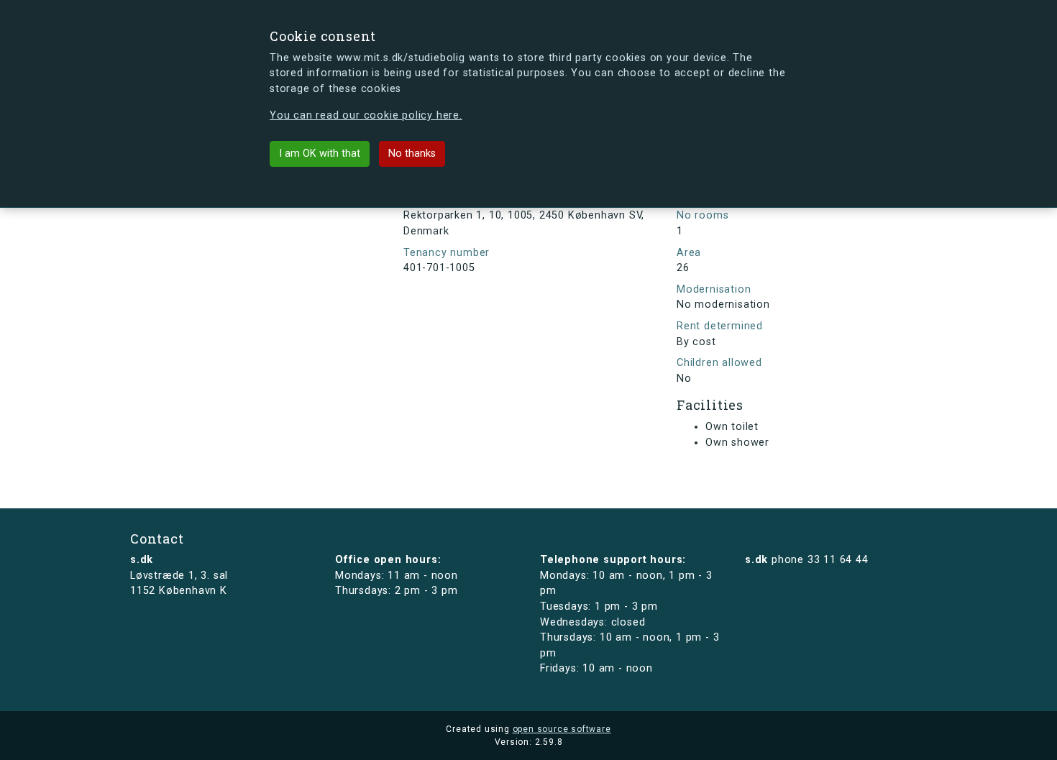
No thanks (412, 153)
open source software (562, 729)
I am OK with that (319, 153)
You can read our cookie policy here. (366, 115)
